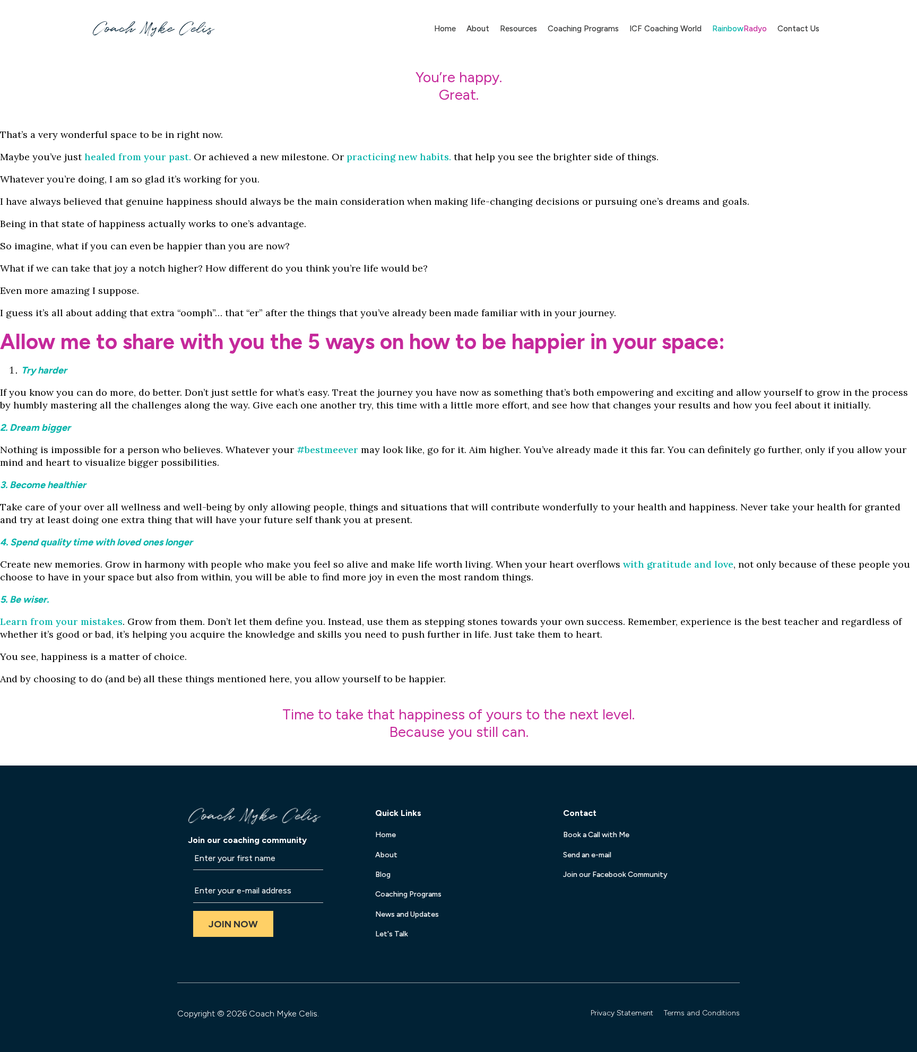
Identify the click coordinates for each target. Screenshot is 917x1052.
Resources (518, 28)
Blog (383, 874)
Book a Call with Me (596, 834)
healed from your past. (137, 157)
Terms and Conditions (702, 1013)
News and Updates (407, 914)
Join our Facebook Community (615, 874)
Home (445, 28)
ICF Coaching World (665, 28)
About (477, 28)
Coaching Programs (583, 28)
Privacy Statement (622, 1013)
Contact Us (798, 28)
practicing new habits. (399, 157)
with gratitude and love (678, 564)
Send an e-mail (587, 854)
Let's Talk (391, 933)
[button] (233, 924)
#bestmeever (327, 450)
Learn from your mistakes (61, 621)
